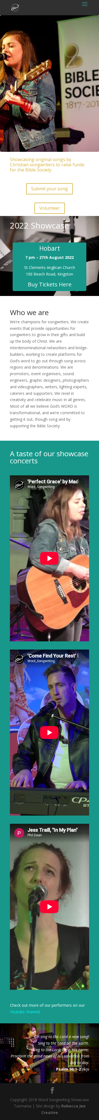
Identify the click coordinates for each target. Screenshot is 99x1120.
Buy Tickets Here (50, 284)
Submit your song (49, 189)
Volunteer (49, 208)
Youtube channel (25, 1011)
